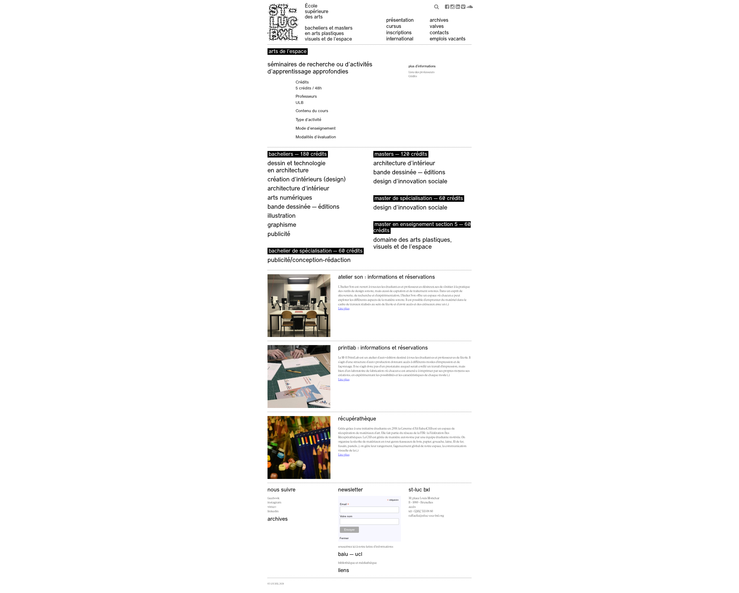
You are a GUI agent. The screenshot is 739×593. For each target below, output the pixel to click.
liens (343, 570)
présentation (400, 20)
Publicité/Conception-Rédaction (309, 260)
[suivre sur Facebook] (447, 7)
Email (344, 504)
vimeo (272, 506)
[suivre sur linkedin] (458, 7)
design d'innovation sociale (410, 182)
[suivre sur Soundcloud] (469, 7)
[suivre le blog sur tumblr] (452, 7)
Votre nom (346, 516)
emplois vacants (448, 39)
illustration (282, 216)
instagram (274, 502)
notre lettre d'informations (375, 546)
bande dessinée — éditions (303, 207)
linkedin (273, 511)
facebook (273, 498)
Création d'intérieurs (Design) (307, 180)
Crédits (413, 76)
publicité (279, 234)
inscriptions (399, 33)
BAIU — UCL (350, 554)
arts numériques (290, 198)
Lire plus (343, 308)
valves (437, 26)
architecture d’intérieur (298, 189)
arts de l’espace (288, 51)
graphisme (282, 225)
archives (439, 20)
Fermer (344, 538)
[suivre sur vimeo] (463, 7)
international (399, 39)
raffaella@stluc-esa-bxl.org (426, 515)
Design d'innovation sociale (410, 208)
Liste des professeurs (422, 72)
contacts (439, 33)
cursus (393, 26)
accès (412, 506)
